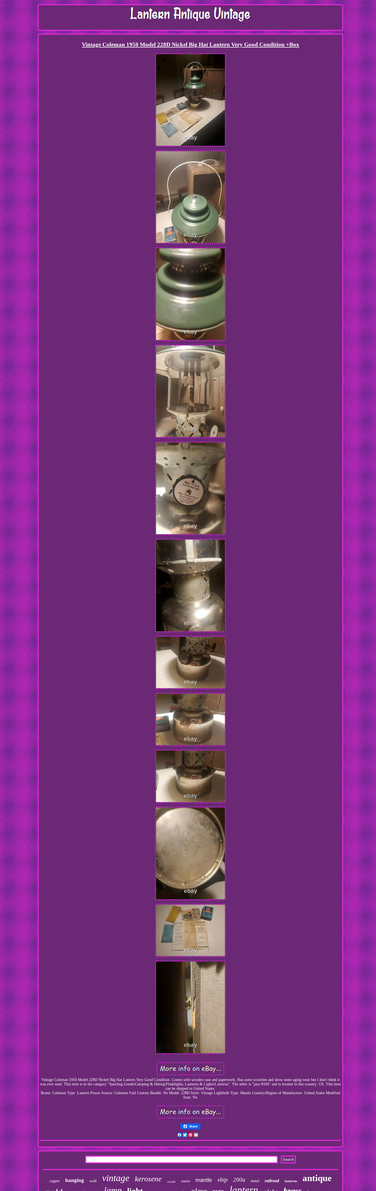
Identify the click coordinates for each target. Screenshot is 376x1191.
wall (93, 1181)
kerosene (148, 1179)
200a (239, 1179)
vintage (115, 1178)
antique (317, 1178)
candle (171, 1181)
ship (222, 1179)
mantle (203, 1180)
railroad (272, 1180)
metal (255, 1181)
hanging (74, 1180)
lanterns (291, 1181)
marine (185, 1181)
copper (54, 1181)
